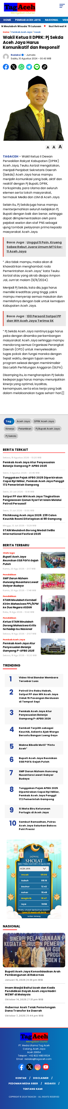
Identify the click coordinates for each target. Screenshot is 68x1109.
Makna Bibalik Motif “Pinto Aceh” (37, 747)
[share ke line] (38, 69)
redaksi (16, 55)
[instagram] (38, 1069)
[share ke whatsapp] (22, 69)
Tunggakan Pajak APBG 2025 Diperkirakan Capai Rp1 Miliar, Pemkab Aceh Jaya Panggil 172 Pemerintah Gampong (39, 793)
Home (7, 20)
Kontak (20, 1078)
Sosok (37, 32)
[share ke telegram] (29, 69)
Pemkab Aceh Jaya (28, 20)
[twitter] (30, 1069)
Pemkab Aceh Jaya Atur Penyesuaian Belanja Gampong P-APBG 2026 (19, 647)
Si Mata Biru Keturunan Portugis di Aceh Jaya (34, 810)
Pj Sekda (11, 436)
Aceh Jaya (23, 421)
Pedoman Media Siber (23, 1083)
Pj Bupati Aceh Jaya (48, 428)
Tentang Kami (32, 1089)
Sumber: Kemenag (34, 916)
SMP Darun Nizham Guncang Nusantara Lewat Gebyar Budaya (20, 582)
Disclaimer (41, 1078)
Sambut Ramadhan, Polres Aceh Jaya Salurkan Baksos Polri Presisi (37, 825)
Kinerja (10, 428)
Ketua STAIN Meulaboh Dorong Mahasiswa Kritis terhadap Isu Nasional (19, 625)
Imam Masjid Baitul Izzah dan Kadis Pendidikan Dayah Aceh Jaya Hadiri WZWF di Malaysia (30, 991)
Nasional (51, 20)
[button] (48, 147)
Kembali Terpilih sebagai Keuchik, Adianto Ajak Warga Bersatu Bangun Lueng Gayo (39, 731)
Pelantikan (25, 428)
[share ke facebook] (7, 69)
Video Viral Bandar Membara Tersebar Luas (38, 679)
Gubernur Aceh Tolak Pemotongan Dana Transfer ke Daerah (30, 1009)
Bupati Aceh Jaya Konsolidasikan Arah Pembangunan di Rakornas (32, 973)
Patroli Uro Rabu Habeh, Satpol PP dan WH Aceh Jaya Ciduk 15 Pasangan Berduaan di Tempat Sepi (39, 696)
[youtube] (46, 1069)
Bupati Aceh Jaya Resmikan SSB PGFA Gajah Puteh (20, 560)
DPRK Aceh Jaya (44, 421)
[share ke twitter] (14, 69)
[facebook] (22, 1069)
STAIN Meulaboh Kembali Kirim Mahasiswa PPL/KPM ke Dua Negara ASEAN (21, 603)
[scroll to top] (63, 1087)
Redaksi (50, 1083)
